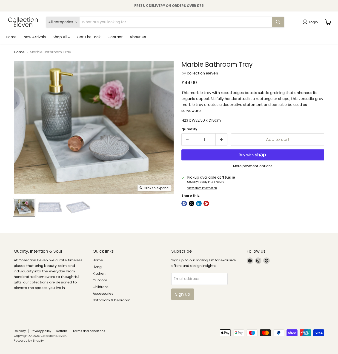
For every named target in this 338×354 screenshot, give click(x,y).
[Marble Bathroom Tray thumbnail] (24, 207)
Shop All (60, 37)
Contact (115, 37)
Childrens (101, 286)
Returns (62, 331)
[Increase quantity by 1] (221, 139)
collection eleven (202, 73)
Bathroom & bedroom (111, 300)
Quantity (189, 129)
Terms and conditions (89, 331)
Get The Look (89, 37)
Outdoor (100, 280)
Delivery (20, 331)
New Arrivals (34, 37)
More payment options (252, 166)
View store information (202, 188)
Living (97, 266)
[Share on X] (191, 203)
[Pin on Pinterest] (206, 203)
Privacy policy (41, 331)
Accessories (103, 293)
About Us (138, 37)
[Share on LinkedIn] (199, 203)
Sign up (182, 294)
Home (11, 37)
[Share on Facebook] (184, 203)
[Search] (278, 22)
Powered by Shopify (29, 340)
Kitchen (99, 273)
